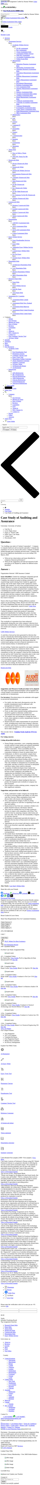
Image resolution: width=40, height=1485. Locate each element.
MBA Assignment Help (23, 113)
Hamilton (11, 1411)
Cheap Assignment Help (23, 52)
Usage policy (15, 1425)
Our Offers (8, 1351)
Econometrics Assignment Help (26, 108)
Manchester (12, 1362)
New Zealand (9, 1405)
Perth (10, 1395)
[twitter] (11, 896)
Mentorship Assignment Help (25, 67)
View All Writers (6, 1028)
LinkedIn (25, 893)
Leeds (10, 1378)
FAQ (6, 1349)
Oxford (11, 1376)
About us (7, 1342)
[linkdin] (8, 896)
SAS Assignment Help (23, 87)
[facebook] (2, 896)
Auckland (12, 1409)
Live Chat (10, 1298)
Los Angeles (12, 1385)
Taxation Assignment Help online (26, 94)
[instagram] (1, 1422)
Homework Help (10, 1330)
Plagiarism (10, 1287)
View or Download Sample (9, 1172)
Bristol (11, 1364)
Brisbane (11, 1399)
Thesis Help (8, 1329)
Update (4, 1481)
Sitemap (17, 1427)
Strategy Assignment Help (24, 92)
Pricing (9, 1290)
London (11, 1369)
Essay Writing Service (11, 1336)
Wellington (12, 1407)
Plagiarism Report (11, 945)
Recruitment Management (24, 83)
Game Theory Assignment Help (26, 109)
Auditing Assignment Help (24, 95)
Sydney (11, 1393)
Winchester (12, 1360)
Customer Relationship (23, 106)
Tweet (32, 893)
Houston (11, 1386)
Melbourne (12, 1392)
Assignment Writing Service (24, 53)
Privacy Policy (5, 1425)
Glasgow (11, 1367)
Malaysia (7, 1400)
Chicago (11, 1388)
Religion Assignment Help (24, 85)
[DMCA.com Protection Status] (11, 1429)
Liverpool (12, 1374)
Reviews (7, 1344)
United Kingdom (10, 1358)
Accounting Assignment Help (25, 57)
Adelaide (11, 1397)
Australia (7, 1390)
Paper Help (8, 1327)
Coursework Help (10, 1332)
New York (12, 1381)
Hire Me (14, 960)
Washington (12, 1383)
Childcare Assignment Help (24, 101)
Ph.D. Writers (15, 941)
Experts (7, 1346)
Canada (7, 1402)
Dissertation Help (10, 1334)
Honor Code (24, 1425)
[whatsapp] (5, 896)
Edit (7, 1306)
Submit (4, 16)
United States (9, 1379)
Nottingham (12, 1371)
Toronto (11, 1404)
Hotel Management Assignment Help (27, 111)
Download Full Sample (8, 898)
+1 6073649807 (8, 1417)
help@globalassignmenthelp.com (11, 1418)
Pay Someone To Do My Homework (23, 195)
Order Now (32, 606)
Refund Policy (5, 1424)
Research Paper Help (11, 1325)
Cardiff (11, 1365)
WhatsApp (15, 893)
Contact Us (10, 1427)
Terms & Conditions (30, 1424)
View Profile (14, 958)
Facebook (6, 893)
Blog (6, 1347)
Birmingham (12, 1372)
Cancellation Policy (17, 1424)
